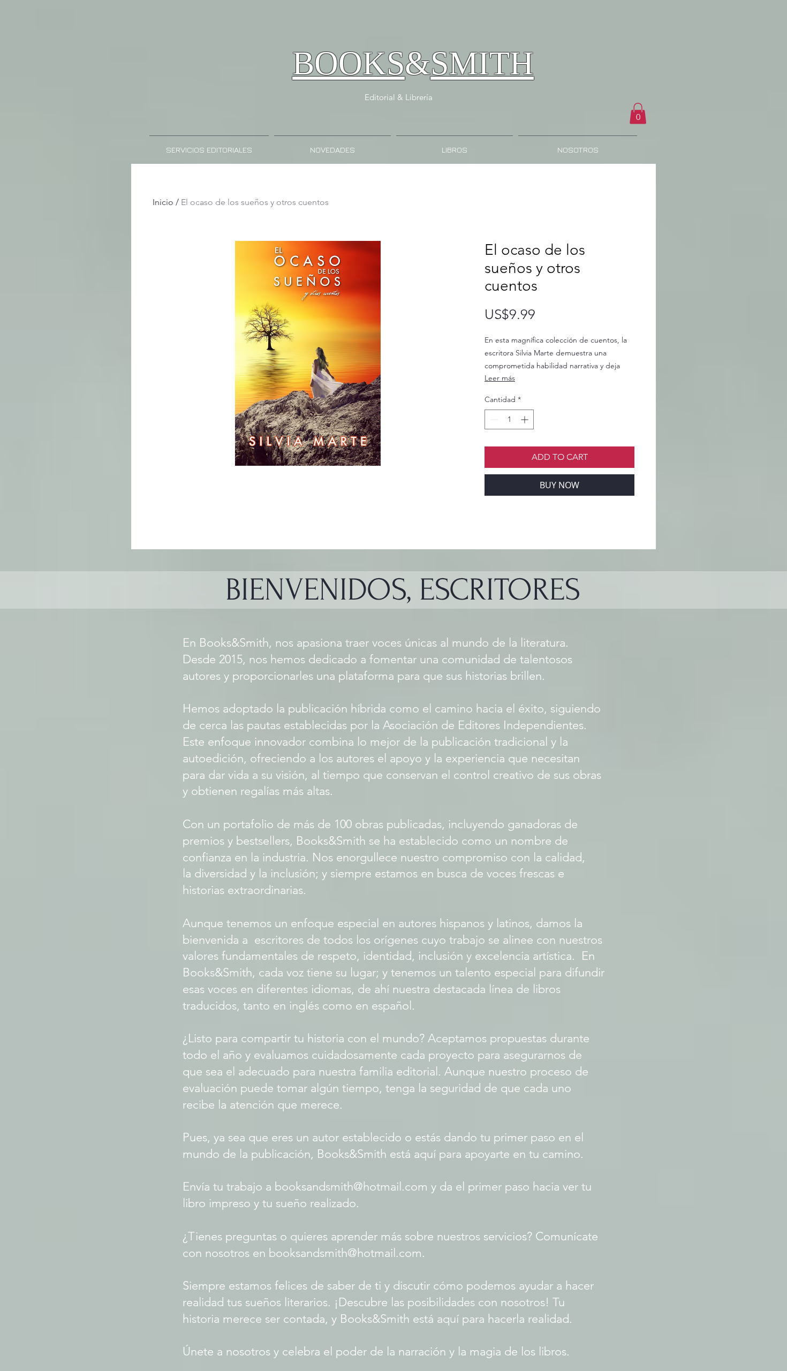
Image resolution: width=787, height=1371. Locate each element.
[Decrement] (493, 419)
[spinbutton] (509, 419)
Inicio (163, 202)
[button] (638, 113)
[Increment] (525, 419)
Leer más (500, 378)
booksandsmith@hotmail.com (351, 1186)
